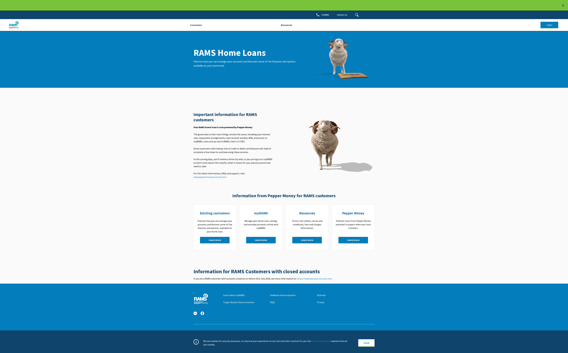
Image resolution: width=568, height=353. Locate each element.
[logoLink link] (200, 298)
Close (366, 342)
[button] (195, 313)
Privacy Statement (321, 341)
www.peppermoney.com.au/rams (210, 176)
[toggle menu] (357, 15)
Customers (196, 25)
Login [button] (549, 24)
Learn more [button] (215, 239)
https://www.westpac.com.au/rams (314, 278)
